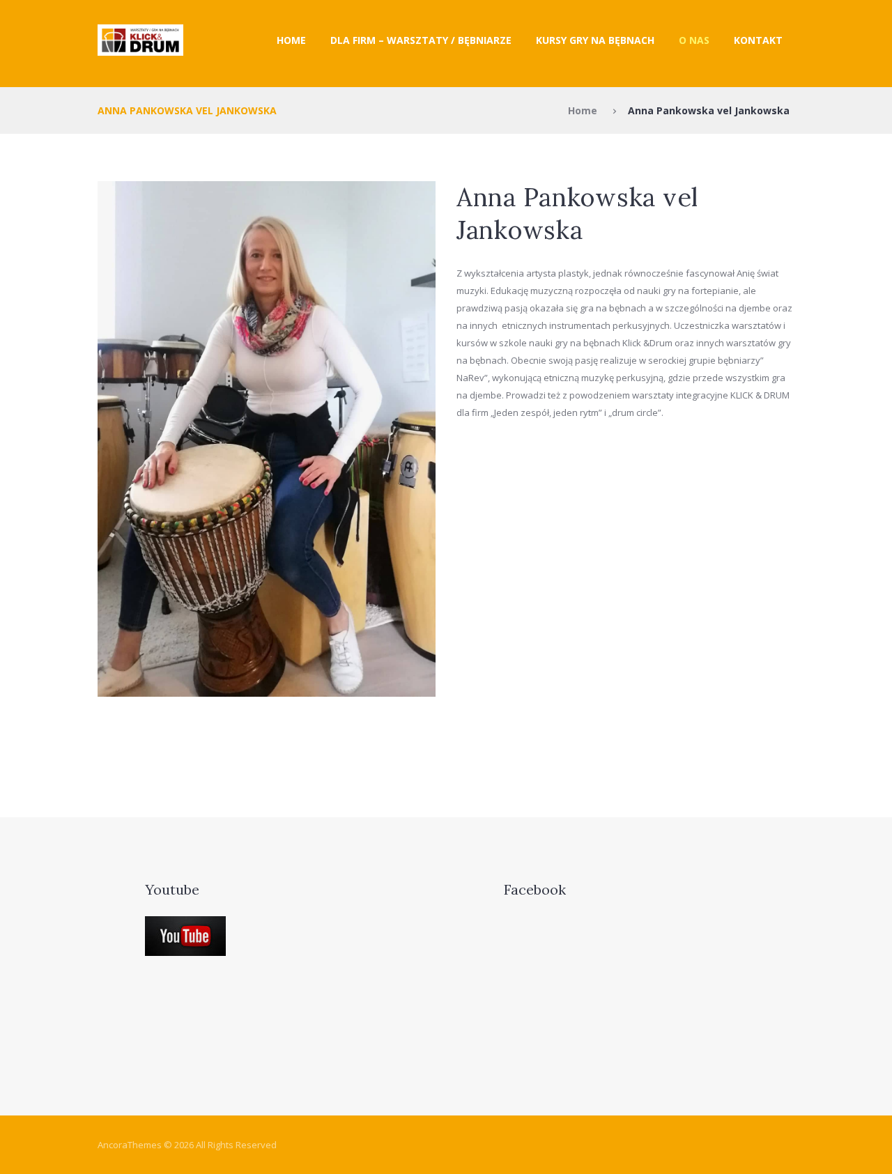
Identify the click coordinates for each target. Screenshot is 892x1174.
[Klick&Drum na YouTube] (185, 924)
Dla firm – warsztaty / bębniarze (421, 40)
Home (291, 40)
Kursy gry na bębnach (595, 40)
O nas (694, 40)
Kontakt (758, 40)
